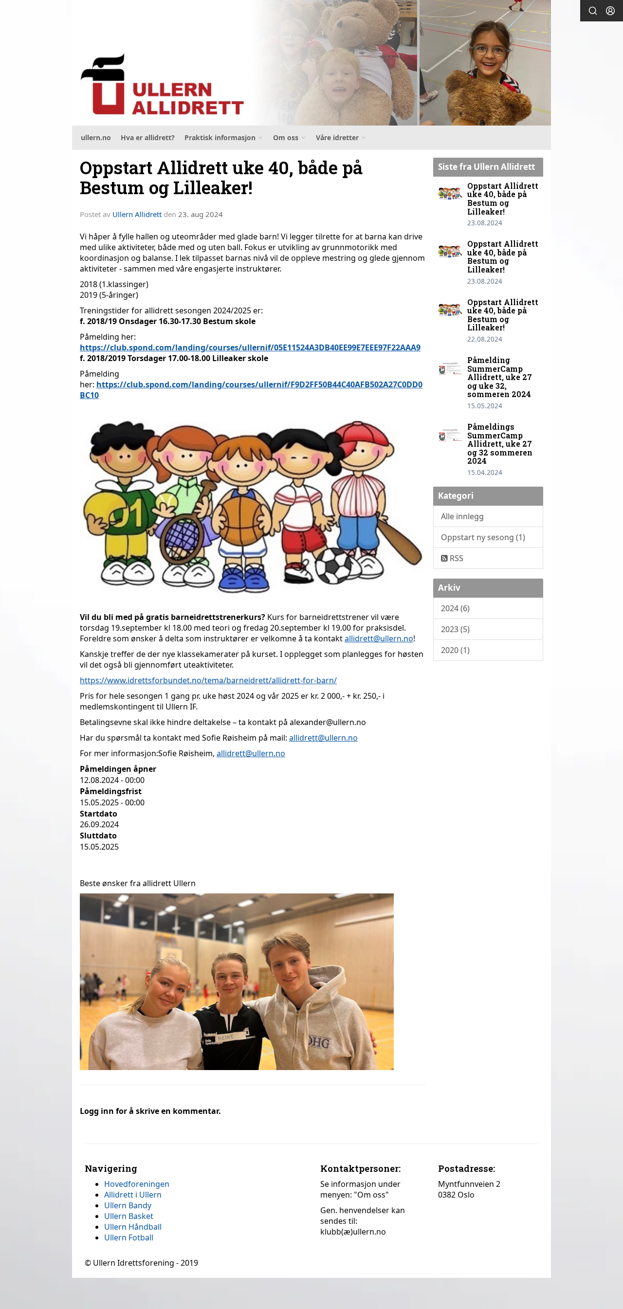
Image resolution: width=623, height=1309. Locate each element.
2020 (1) (455, 650)
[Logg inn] (610, 10)
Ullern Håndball (133, 1226)
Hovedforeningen (136, 1184)
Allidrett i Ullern (133, 1194)
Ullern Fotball (128, 1237)
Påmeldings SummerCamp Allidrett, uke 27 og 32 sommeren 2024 (499, 443)
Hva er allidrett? (148, 137)
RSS (455, 558)
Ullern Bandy (127, 1205)
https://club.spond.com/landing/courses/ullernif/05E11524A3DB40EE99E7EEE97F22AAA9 (250, 347)
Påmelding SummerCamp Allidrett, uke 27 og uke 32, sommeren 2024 (499, 377)
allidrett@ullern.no (379, 638)
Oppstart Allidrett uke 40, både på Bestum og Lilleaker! (221, 177)
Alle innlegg (462, 516)
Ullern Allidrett (137, 214)
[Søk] (593, 10)
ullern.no (96, 137)
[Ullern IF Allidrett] (311, 63)
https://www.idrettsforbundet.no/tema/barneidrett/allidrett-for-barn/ (208, 680)
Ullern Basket (128, 1216)
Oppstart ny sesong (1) (483, 537)
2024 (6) (455, 608)
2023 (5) (455, 629)
